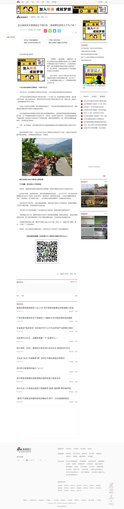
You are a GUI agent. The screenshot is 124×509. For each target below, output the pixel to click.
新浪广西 (79, 490)
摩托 (75, 274)
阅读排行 (86, 96)
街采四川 (68, 448)
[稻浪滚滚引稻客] (87, 196)
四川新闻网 (83, 461)
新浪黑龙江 (98, 488)
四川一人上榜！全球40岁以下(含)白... (94, 113)
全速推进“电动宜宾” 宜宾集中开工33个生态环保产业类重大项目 (45, 328)
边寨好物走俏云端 (86, 60)
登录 (18, 295)
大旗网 (68, 464)
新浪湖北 (60, 488)
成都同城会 (82, 456)
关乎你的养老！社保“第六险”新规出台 (91, 48)
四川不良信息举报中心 (72, 472)
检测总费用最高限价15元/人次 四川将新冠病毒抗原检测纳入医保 (45, 308)
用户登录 (100, 2)
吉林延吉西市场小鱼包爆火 (88, 51)
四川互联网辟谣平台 (71, 475)
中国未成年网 (92, 461)
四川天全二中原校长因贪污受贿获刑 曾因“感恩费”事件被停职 (44, 388)
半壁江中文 (76, 469)
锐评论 (90, 448)
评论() (71, 311)
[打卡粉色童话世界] (100, 184)
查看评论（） (73, 281)
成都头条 (84, 453)
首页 (19, 460)
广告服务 (48, 500)
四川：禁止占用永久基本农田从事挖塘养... (96, 125)
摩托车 (71, 274)
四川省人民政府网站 (71, 461)
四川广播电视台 (85, 472)
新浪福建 (98, 485)
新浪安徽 (85, 488)
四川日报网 (84, 466)
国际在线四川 (99, 464)
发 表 (76, 295)
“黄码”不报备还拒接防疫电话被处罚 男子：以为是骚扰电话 (43, 398)
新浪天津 (79, 485)
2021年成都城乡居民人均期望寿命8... (94, 119)
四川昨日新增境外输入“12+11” (30, 368)
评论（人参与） (38, 29)
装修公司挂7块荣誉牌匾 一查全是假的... (95, 128)
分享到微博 (12, 37)
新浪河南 (66, 485)
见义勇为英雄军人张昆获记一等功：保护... (96, 116)
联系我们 (63, 500)
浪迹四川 (68, 456)
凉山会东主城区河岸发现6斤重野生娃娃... (95, 101)
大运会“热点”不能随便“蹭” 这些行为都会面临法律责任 (41, 358)
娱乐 (43, 2)
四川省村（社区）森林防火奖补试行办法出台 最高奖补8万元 (43, 348)
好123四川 (92, 466)
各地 (42, 17)
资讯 (23, 2)
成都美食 (98, 453)
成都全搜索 (101, 461)
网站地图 (41, 500)
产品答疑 (98, 500)
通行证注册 (91, 500)
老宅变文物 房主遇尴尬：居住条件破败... (95, 110)
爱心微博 (91, 453)
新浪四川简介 (33, 500)
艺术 (38, 2)
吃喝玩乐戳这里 (90, 85)
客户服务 (70, 500)
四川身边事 (76, 453)
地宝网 (76, 466)
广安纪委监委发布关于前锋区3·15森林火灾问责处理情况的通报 (44, 318)
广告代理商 (55, 500)
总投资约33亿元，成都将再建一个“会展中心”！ (37, 338)
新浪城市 (60, 485)
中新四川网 (85, 469)
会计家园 (68, 469)
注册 (106, 2)
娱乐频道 (90, 456)
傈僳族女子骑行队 (64, 274)
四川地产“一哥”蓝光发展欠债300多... (94, 107)
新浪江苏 (92, 488)
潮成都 (75, 456)
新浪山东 (73, 490)
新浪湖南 (66, 488)
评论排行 (94, 96)
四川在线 (31, 29)
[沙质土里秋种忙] (87, 184)
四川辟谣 (83, 448)
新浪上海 (73, 485)
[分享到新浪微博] (46, 31)
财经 (28, 2)
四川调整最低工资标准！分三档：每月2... (95, 104)
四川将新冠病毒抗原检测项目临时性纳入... (96, 122)
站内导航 (54, 2)
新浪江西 (60, 490)
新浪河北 (73, 488)
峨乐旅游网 (69, 466)
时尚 (33, 2)
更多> (106, 181)
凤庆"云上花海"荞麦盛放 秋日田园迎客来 (92, 57)
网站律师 (84, 500)
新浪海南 (66, 490)
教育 (48, 2)
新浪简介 (25, 500)
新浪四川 (22, 16)
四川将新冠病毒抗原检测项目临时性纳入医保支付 (39, 378)
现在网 (74, 464)
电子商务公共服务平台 (98, 472)
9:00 (40, 460)
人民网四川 (90, 464)
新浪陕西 (79, 488)
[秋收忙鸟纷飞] (100, 196)
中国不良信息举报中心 (96, 469)
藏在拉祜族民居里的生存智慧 (89, 54)
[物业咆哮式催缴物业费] (92, 216)
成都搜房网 (100, 466)
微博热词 (102, 96)
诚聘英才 (77, 500)
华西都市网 (81, 464)
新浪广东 (85, 485)
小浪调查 (75, 448)
